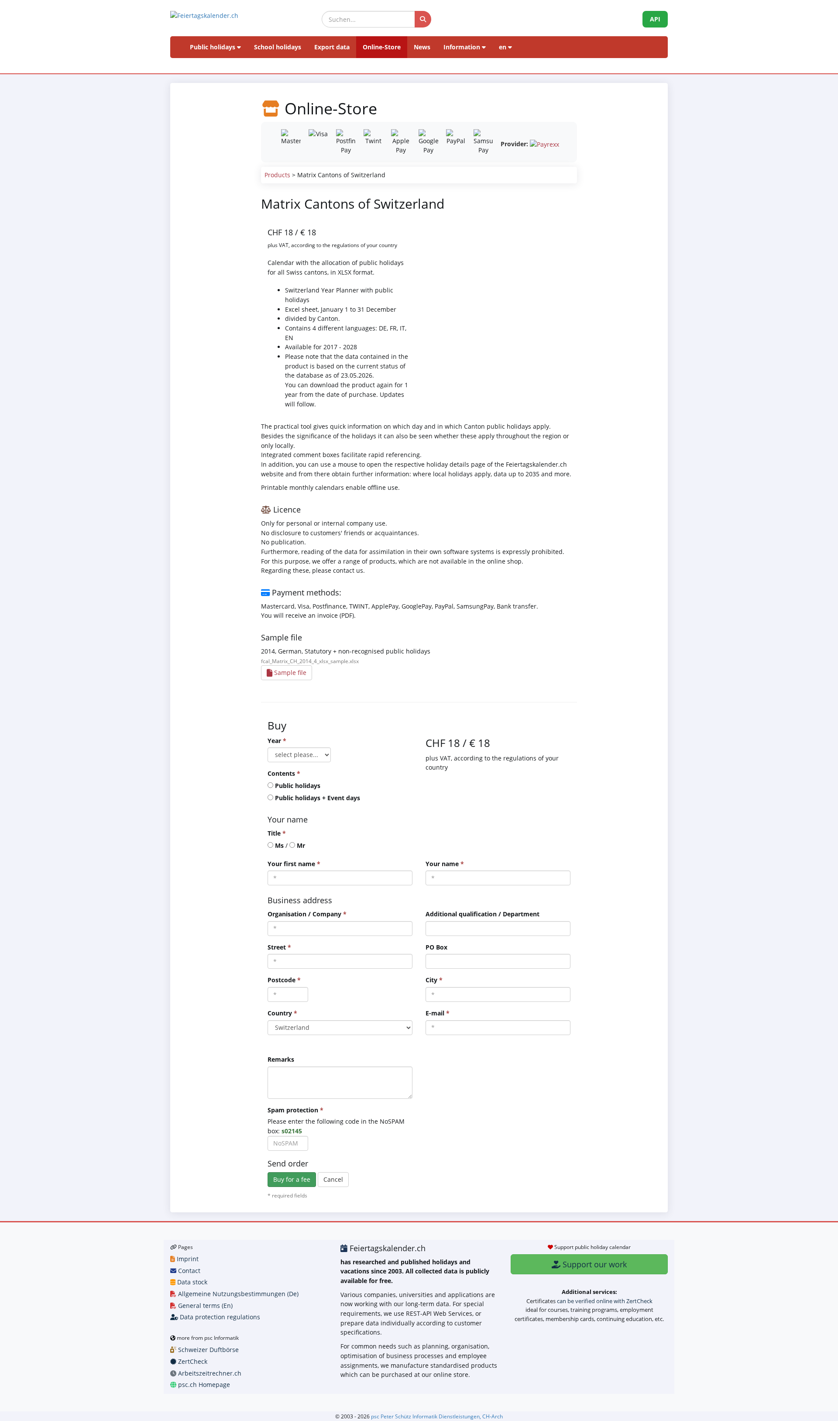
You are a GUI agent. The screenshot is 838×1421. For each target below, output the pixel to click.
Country (282, 1013)
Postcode (284, 980)
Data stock (191, 1282)
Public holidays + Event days (317, 798)
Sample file (289, 672)
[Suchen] (423, 19)
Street (279, 947)
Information (462, 47)
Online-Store (382, 47)
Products (277, 175)
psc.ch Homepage (203, 1384)
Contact (188, 1270)
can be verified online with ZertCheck (605, 1301)
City (434, 980)
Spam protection (295, 1110)
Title (277, 833)
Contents (284, 773)
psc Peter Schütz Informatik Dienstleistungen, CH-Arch (437, 1416)
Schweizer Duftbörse (207, 1349)
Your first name (294, 864)
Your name (445, 864)
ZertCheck (191, 1361)
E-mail (438, 1013)
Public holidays (213, 47)
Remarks (281, 1059)
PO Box (436, 947)
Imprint (187, 1259)
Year (277, 740)
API (655, 19)
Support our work (593, 1264)
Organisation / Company (307, 914)
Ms (279, 845)
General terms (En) (204, 1305)
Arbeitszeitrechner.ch (208, 1373)
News (422, 47)
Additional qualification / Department (482, 914)
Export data (332, 47)
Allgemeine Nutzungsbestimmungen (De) (237, 1294)
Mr (301, 845)
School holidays (277, 47)
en (503, 47)
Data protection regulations (219, 1317)
